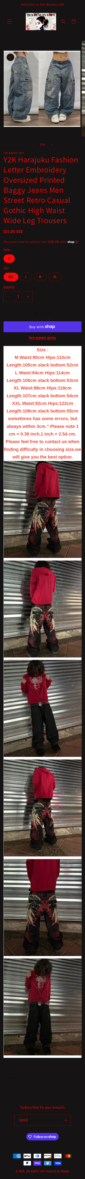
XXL (10, 277)
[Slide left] (32, 144)
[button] (9, 21)
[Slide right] (52, 144)
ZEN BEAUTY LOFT (35, 1171)
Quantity (9, 287)
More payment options (42, 338)
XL (55, 277)
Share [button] (11, 1078)
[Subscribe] (65, 1120)
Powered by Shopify (57, 1171)
